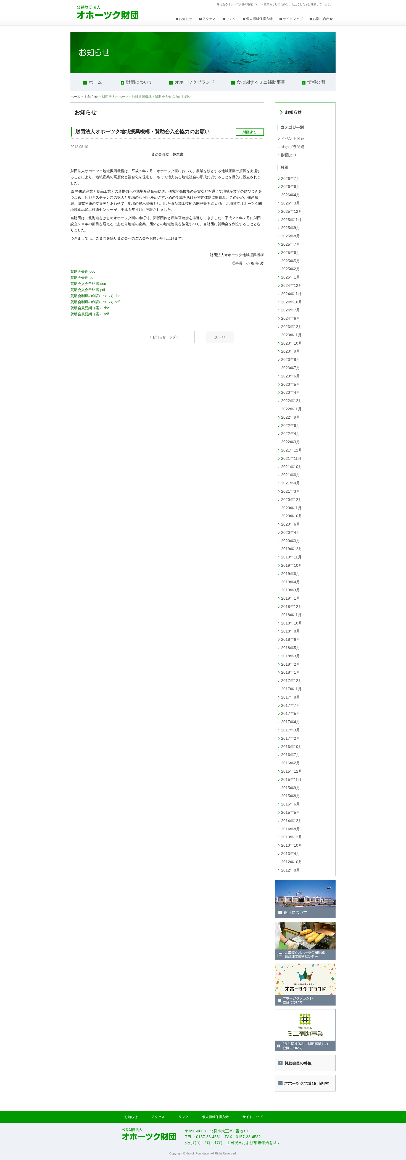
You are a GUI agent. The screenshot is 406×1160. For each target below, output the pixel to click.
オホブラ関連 (292, 147)
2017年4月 (290, 722)
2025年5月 (290, 261)
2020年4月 (290, 532)
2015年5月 (290, 812)
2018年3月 (290, 656)
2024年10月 (291, 302)
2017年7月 (290, 705)
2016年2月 (290, 763)
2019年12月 (291, 549)
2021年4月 (290, 483)
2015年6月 (290, 804)
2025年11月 (291, 219)
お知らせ (185, 19)
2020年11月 (291, 508)
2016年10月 (291, 746)
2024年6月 (290, 318)
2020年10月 (291, 516)
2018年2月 (290, 664)
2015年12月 (291, 771)
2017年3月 (290, 730)
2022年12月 (291, 400)
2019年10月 (291, 565)
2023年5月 (290, 384)
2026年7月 (290, 178)
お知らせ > (93, 97)
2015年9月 (290, 788)
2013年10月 (291, 845)
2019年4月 (290, 582)
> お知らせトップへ (164, 337)
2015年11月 (291, 779)
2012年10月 (291, 862)
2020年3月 (290, 541)
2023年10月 (291, 343)
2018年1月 (290, 672)
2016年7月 (290, 754)
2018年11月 (291, 615)
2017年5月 (290, 713)
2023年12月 (291, 326)
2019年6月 (290, 573)
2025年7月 (290, 244)
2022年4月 (290, 433)
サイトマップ (293, 19)
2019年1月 (290, 598)
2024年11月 (291, 294)
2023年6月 (290, 376)
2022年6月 (290, 425)
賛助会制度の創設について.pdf (95, 302)
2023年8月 (290, 359)
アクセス (209, 19)
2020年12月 (291, 499)
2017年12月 (291, 680)
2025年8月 (290, 236)
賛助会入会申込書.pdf (87, 290)
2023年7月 (290, 368)
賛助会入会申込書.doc (88, 284)
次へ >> (220, 337)
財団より (289, 155)
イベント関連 (292, 138)
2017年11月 (291, 689)
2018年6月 (290, 639)
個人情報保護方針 (259, 19)
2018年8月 (290, 631)
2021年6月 (290, 475)
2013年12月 (291, 837)
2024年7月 (290, 310)
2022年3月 (290, 442)
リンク (231, 19)
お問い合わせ (323, 19)
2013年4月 (290, 853)
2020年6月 (290, 524)
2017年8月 (290, 697)
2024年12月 (291, 285)
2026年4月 (290, 195)
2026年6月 (290, 186)
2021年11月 (291, 458)
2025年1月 (290, 277)
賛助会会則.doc (82, 271)
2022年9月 (290, 417)
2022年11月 (291, 409)
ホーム (75, 97)
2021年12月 (291, 450)
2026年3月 (290, 203)
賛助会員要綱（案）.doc (90, 308)
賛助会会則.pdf (82, 277)
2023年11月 (291, 335)
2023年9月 (290, 351)
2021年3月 (290, 491)
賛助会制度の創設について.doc (95, 296)
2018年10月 (291, 623)
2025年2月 (290, 269)
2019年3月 (290, 590)
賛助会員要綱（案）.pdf (89, 314)
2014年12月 (291, 820)
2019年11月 (291, 557)
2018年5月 (290, 647)
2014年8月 (290, 829)
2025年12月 (291, 211)
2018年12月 (291, 606)
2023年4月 (290, 392)
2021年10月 (291, 466)
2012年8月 (290, 870)
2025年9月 (290, 227)
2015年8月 (290, 796)
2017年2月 (290, 738)
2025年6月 (290, 252)
